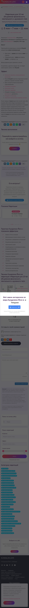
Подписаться (14, 307)
